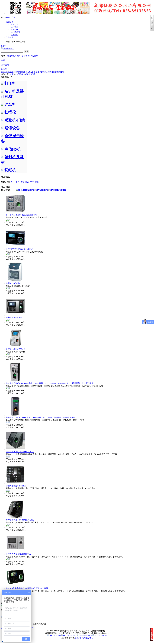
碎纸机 (10, 104)
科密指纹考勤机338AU (15, 349)
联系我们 (52, 72)
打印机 (18, 56)
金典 (22, 182)
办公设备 (19, 74)
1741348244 (102, 635)
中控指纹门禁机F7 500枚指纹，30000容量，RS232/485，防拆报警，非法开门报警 (40, 417)
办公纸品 (29, 72)
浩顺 (37, 182)
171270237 (56, 635)
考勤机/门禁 (30, 74)
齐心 (13, 182)
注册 (13, 17)
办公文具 (9, 72)
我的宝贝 (9, 22)
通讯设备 (12, 128)
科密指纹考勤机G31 (14, 317)
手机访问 (9, 37)
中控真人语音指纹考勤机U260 (18, 554)
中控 (32, 182)
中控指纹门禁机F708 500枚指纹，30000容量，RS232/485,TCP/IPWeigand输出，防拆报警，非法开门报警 (49, 383)
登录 (8, 17)
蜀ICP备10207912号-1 (84, 638)
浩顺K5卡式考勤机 (14, 283)
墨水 (36, 56)
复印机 (24, 56)
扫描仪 (10, 112)
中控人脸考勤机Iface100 (16, 486)
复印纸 (31, 56)
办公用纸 (11, 56)
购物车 (4, 69)
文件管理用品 (19, 72)
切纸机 (10, 170)
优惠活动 (60, 72)
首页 (3, 72)
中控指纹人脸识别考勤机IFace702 (20, 452)
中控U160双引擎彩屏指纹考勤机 (19, 249)
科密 (27, 182)
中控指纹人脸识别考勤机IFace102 (20, 520)
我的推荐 (14, 27)
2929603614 (87, 635)
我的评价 (14, 35)
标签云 (4, 46)
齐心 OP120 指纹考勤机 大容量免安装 (22, 215)
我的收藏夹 (15, 32)
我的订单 (14, 24)
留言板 (36, 72)
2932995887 (71, 635)
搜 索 (26, 51)
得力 (17, 182)
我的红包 (14, 30)
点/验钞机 (13, 149)
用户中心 (44, 72)
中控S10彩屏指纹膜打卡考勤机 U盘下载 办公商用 (27, 588)
